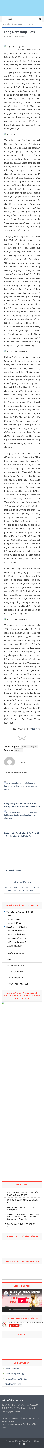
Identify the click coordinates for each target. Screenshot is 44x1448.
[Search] (40, 19)
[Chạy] (5, 1309)
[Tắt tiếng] (35, 1309)
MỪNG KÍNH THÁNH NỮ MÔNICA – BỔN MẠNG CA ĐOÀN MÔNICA (22, 1194)
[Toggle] (8, 953)
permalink (18, 750)
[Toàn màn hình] (39, 1309)
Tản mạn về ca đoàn (13, 870)
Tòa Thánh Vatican (12, 1368)
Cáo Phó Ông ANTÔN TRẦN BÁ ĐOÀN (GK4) (21, 1225)
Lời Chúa (14, 24)
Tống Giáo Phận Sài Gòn (14, 1384)
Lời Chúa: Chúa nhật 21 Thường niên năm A (23, 1201)
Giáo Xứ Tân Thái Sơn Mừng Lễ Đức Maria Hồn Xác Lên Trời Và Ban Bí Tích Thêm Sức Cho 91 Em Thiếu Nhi (23, 1216)
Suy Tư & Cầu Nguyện (26, 24)
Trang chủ (5, 24)
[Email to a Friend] (24, 738)
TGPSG (7, 49)
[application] (22, 1300)
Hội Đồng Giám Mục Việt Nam (16, 1379)
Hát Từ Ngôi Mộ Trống (22, 882)
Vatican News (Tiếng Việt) (14, 1373)
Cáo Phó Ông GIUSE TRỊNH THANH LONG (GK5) (20, 1208)
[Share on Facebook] (20, 738)
